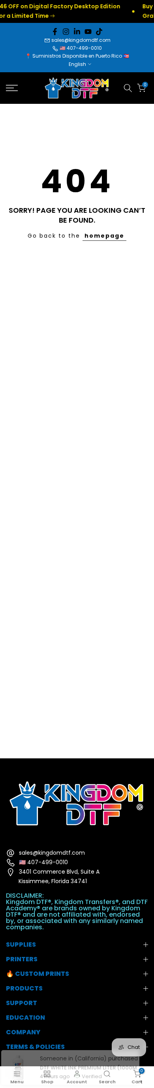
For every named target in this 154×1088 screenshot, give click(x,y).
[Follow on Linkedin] (77, 31)
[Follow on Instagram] (65, 31)
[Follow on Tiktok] (99, 31)
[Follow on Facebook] (54, 31)
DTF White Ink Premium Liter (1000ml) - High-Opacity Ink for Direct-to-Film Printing (86, 1052)
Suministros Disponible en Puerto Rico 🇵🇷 (80, 56)
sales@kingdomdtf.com (81, 40)
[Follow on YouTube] (88, 31)
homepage (104, 236)
